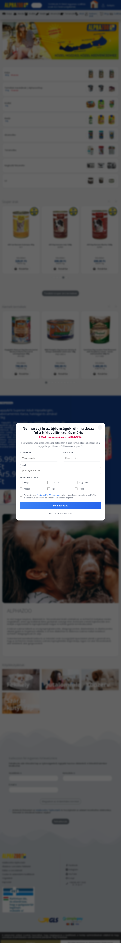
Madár (27, 488)
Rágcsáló (83, 482)
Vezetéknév (25, 452)
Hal (53, 488)
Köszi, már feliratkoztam (60, 513)
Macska (55, 482)
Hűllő (81, 488)
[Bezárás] (100, 427)
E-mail (23, 465)
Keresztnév (68, 452)
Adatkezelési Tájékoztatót (48, 495)
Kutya (26, 482)
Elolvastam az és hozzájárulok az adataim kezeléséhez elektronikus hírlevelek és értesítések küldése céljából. (61, 496)
